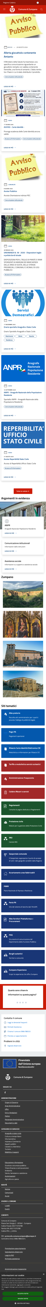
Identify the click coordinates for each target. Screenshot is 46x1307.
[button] (23, 1303)
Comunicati (11, 185)
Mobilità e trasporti (12, 1152)
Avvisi (10, 47)
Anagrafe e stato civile (13, 1133)
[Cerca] (41, 9)
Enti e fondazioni (11, 1112)
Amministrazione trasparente (15, 1269)
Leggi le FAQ (9, 1255)
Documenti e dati (11, 1123)
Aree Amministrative (12, 1106)
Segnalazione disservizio (14, 1252)
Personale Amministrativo (14, 1119)
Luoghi (7, 1205)
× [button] (43, 1274)
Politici (7, 1116)
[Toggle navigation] (4, 9)
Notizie (7, 1189)
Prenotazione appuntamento (15, 1248)
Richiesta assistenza (12, 1258)
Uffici (7, 1109)
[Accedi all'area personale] (38, 2)
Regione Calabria (9, 2)
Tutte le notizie (21, 491)
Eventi (7, 1209)
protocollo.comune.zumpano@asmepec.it (20, 1236)
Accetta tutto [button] (23, 1294)
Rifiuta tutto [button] (23, 1299)
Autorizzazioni (10, 1176)
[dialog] (23, 1289)
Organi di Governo (11, 1102)
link (3, 1289)
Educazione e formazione (14, 1162)
